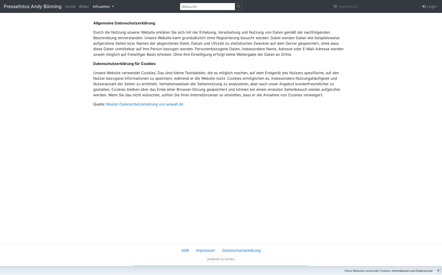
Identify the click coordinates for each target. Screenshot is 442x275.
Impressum (205, 250)
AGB (185, 250)
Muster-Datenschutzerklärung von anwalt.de (144, 104)
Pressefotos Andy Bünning (32, 6)
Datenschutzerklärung (241, 250)
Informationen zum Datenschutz (412, 270)
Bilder (84, 6)
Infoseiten (102, 6)
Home (70, 6)
